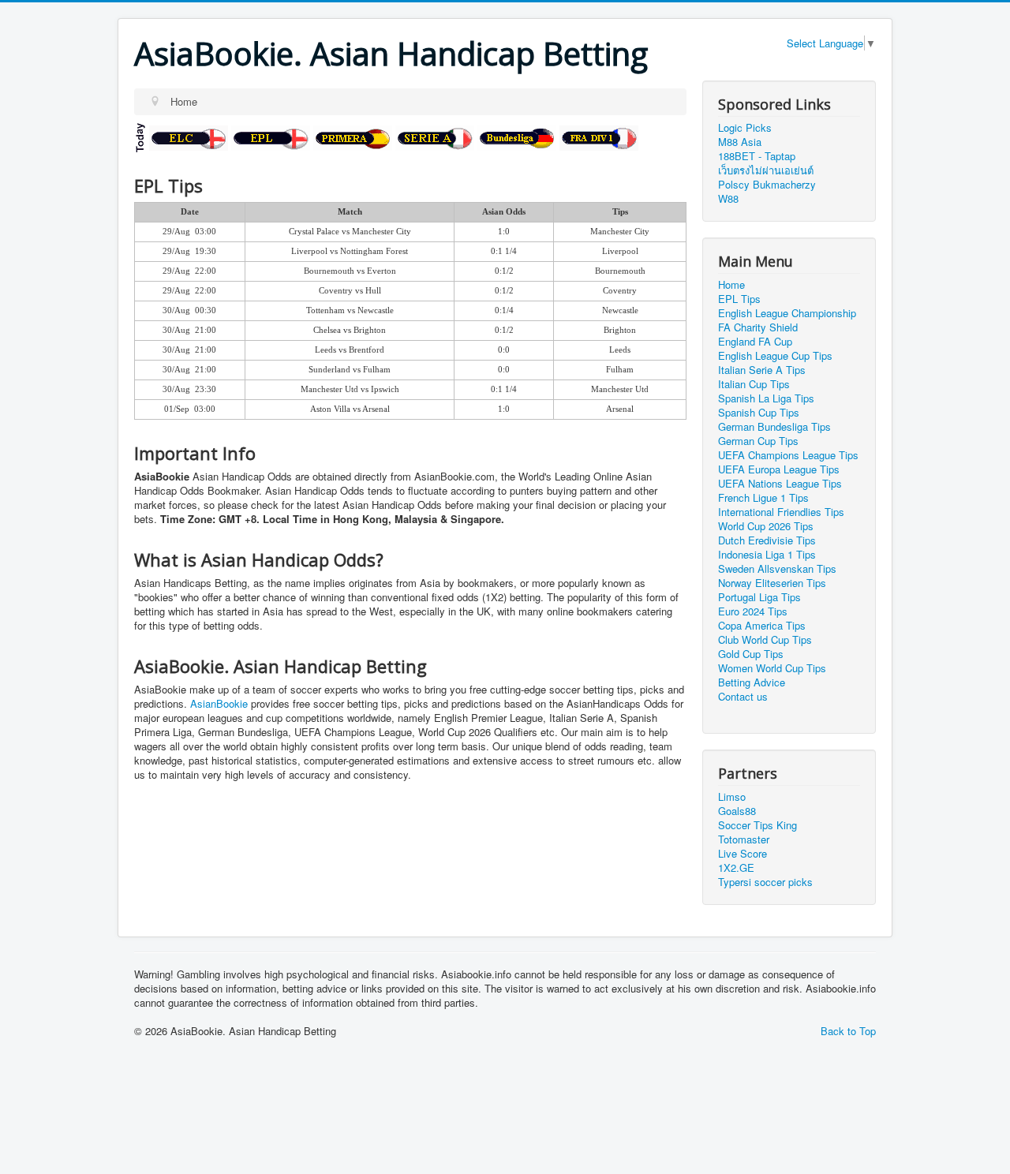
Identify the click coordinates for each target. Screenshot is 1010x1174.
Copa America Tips (762, 626)
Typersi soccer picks (765, 881)
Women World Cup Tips (772, 668)
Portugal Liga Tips (759, 597)
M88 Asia (739, 141)
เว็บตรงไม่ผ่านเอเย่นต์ (766, 170)
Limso (732, 796)
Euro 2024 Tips (752, 611)
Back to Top (848, 1030)
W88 (728, 198)
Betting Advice (751, 682)
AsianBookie (219, 703)
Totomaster (743, 839)
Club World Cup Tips (765, 640)
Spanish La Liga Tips (766, 398)
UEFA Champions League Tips (788, 455)
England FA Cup (755, 342)
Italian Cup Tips (754, 384)
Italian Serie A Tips (762, 370)
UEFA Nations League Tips (780, 484)
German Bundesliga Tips (774, 427)
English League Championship (787, 313)
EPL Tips (739, 299)
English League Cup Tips (775, 356)
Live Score (742, 853)
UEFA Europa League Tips (779, 469)
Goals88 (737, 810)
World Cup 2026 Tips (766, 526)
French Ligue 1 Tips (763, 498)
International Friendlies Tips (781, 512)
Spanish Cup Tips (758, 413)
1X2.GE (736, 867)
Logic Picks (745, 127)
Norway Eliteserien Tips (772, 583)
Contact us (743, 697)
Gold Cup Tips (751, 654)
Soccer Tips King (757, 824)
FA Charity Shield (758, 327)
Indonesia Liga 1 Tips (767, 555)
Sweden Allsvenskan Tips (777, 569)
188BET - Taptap (756, 155)
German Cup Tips (758, 441)
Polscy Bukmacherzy (767, 184)
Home (731, 285)
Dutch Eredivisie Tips (767, 540)
